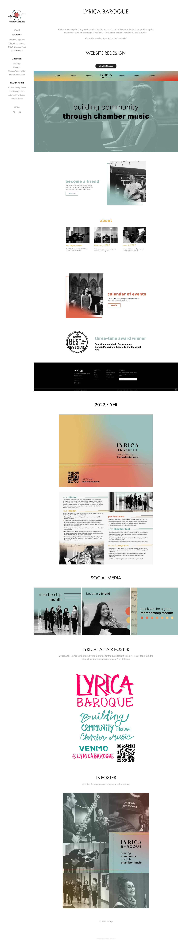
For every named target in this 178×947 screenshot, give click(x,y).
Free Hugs (17, 63)
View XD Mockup (106, 66)
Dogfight (17, 67)
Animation (17, 59)
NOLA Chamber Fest (17, 47)
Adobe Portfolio (110, 938)
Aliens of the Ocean (16, 95)
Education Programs (16, 43)
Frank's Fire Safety (17, 74)
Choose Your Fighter (17, 71)
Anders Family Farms (17, 87)
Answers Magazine (17, 39)
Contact (17, 106)
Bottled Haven (17, 98)
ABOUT (17, 30)
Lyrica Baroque (17, 50)
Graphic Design (17, 83)
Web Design (17, 35)
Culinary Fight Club (17, 91)
